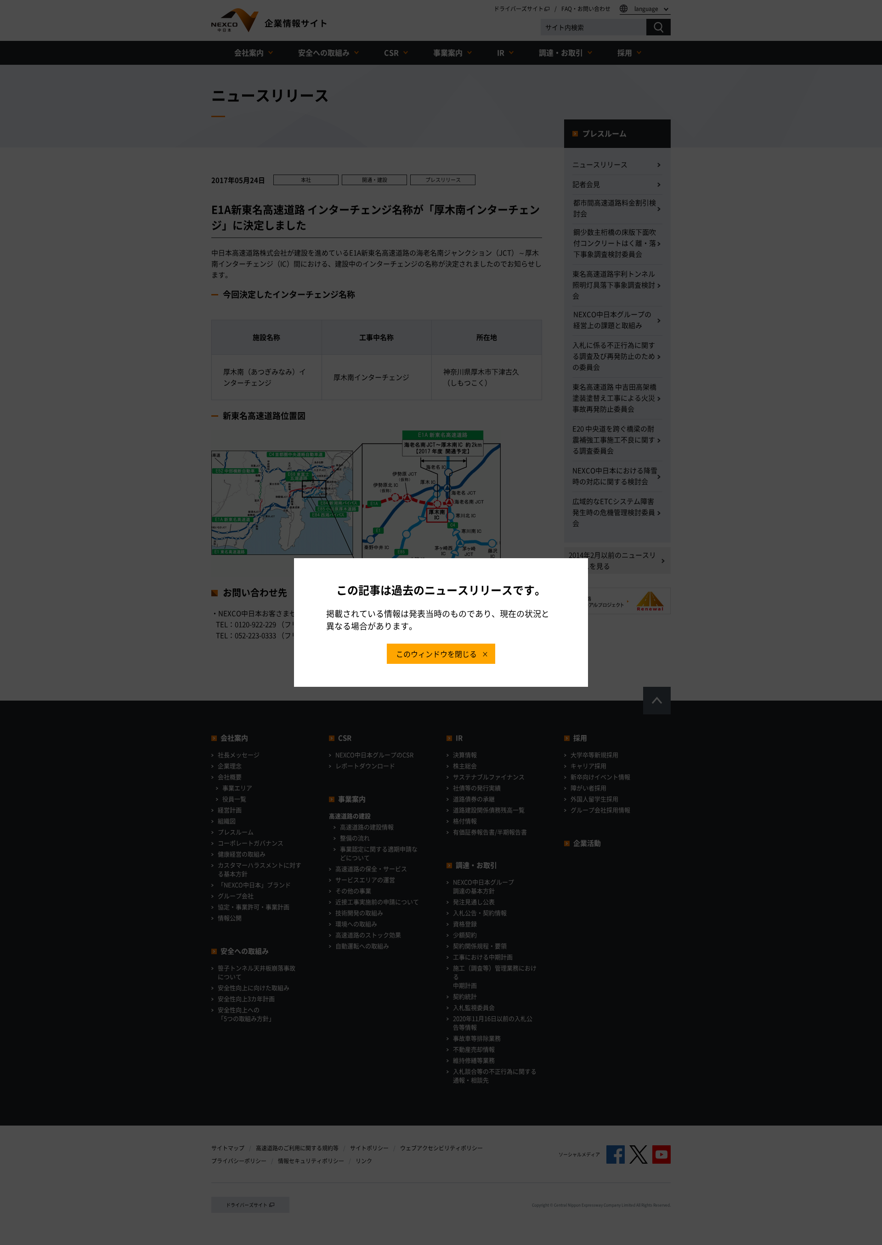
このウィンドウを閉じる (436, 653)
